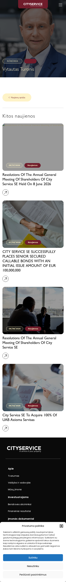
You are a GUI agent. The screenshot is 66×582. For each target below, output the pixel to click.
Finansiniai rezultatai (19, 511)
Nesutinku (33, 566)
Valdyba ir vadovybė (19, 482)
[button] (61, 526)
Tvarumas (13, 475)
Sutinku (33, 557)
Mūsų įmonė (15, 489)
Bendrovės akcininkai (19, 504)
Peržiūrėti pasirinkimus (33, 574)
